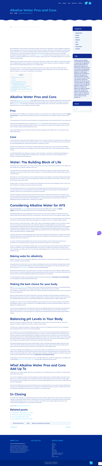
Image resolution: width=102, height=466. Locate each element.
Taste (77, 92)
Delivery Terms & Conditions (57, 454)
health (77, 76)
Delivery (77, 37)
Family (77, 75)
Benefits (77, 35)
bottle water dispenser (81, 67)
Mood (88, 83)
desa (78, 70)
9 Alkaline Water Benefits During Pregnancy (21, 414)
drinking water (17, 103)
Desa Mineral (85, 70)
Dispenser (78, 39)
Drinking (84, 72)
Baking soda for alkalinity (18, 84)
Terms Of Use (54, 450)
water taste (82, 95)
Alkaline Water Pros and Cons (17, 77)
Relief (83, 85)
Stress (85, 89)
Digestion (78, 72)
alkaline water (35, 423)
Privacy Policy (54, 451)
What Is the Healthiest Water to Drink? (20, 416)
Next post (68, 427)
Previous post (13, 427)
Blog (52, 448)
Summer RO (85, 91)
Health (28, 423)
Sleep (83, 88)
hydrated (24, 208)
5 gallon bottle (79, 60)
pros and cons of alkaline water (20, 287)
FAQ (52, 455)
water (86, 92)
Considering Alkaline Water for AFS (19, 83)
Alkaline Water (79, 33)
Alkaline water (39, 55)
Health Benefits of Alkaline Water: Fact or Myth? (22, 412)
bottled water (84, 64)
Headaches (83, 75)
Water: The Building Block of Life (18, 81)
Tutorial (53, 445)
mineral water (47, 423)
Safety (84, 86)
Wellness (77, 97)
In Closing (13, 90)
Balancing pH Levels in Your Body (18, 87)
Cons (14, 80)
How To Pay (54, 444)
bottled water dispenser (81, 66)
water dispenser (79, 94)
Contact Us (54, 449)
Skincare (77, 88)
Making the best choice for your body (21, 86)
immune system (23, 267)
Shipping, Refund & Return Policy (57, 453)
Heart (83, 76)
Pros (13, 78)
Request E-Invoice (55, 456)
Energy (87, 73)
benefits (82, 61)
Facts (77, 42)
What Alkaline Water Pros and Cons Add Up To (21, 89)
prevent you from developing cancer (26, 359)
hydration (39, 123)
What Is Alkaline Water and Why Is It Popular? (22, 419)
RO (87, 85)
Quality (77, 85)
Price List (53, 443)
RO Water (78, 48)
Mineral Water (79, 46)
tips (81, 92)
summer (77, 91)
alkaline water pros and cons (23, 100)
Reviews (53, 447)
